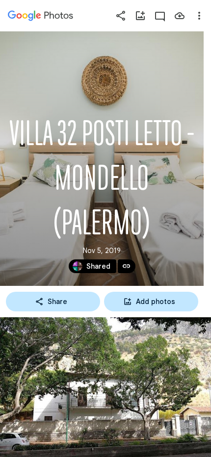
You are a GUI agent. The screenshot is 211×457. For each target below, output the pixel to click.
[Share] (121, 15)
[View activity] (160, 15)
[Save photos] (179, 15)
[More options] (199, 15)
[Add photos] (140, 15)
